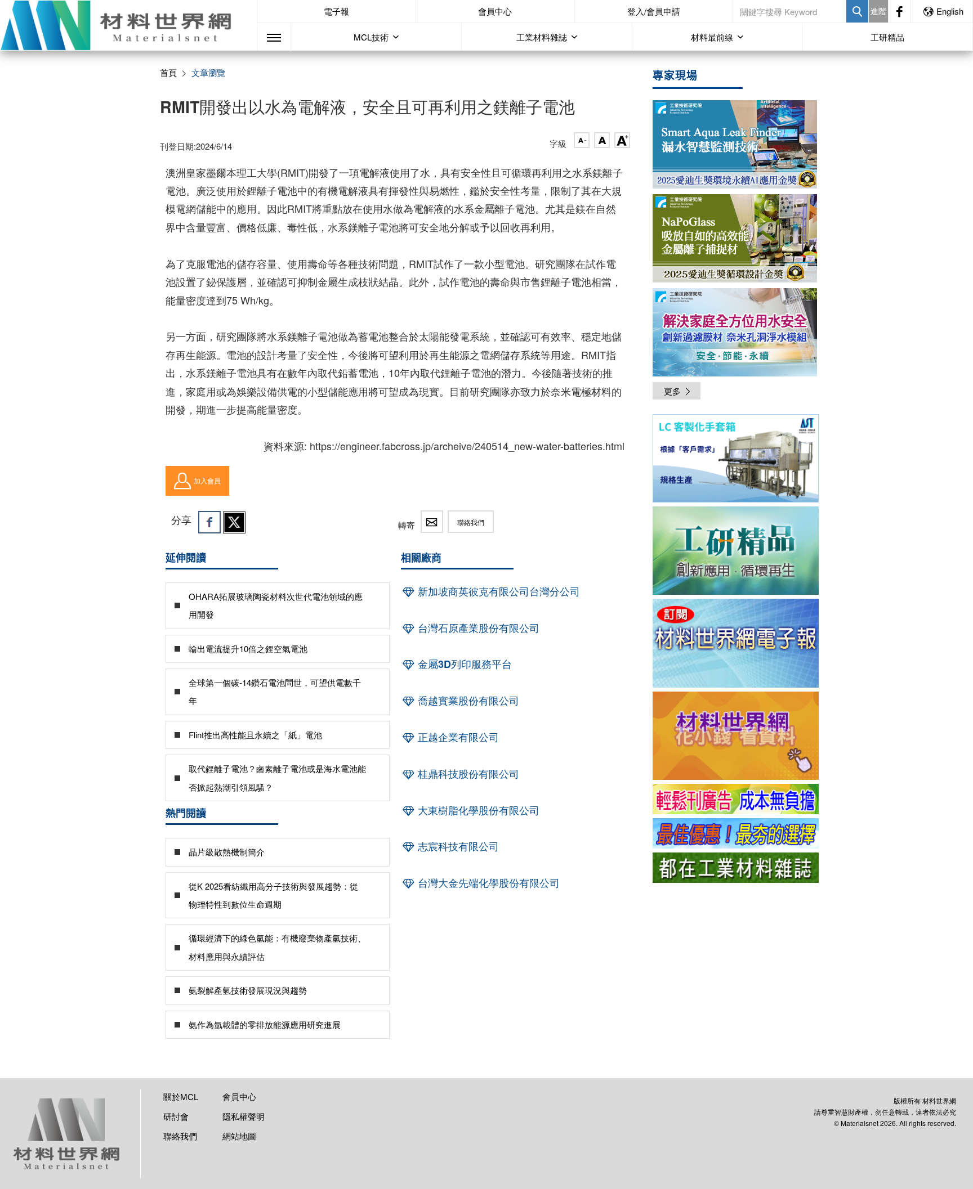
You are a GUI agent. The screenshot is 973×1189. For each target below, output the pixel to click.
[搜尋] (857, 11)
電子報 (336, 11)
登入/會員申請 (653, 11)
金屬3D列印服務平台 (463, 664)
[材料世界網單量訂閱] (736, 736)
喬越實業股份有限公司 (467, 700)
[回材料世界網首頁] (128, 25)
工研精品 (887, 37)
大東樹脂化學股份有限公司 (477, 810)
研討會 (176, 1116)
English (949, 11)
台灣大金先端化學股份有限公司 (487, 883)
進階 (878, 10)
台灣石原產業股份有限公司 (477, 628)
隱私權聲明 (243, 1116)
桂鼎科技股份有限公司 (467, 773)
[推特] (234, 522)
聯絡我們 (470, 522)
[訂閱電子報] (736, 643)
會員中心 (495, 11)
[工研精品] (736, 550)
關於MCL (180, 1096)
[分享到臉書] (209, 522)
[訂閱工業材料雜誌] (736, 868)
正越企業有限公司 (457, 737)
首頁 (168, 72)
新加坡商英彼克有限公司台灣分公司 (497, 591)
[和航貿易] (736, 458)
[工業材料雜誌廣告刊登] (736, 833)
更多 (672, 391)
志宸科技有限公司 (457, 846)
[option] (736, 460)
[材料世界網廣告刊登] (736, 799)
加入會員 (207, 480)
